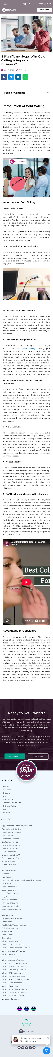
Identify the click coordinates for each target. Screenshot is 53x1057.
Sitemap (7, 812)
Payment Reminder (11, 906)
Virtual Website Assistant (13, 996)
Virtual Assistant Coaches (13, 951)
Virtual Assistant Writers (13, 960)
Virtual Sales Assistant (12, 983)
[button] (5, 4)
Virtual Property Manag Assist (15, 979)
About (6, 796)
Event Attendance (10, 861)
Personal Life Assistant (12, 909)
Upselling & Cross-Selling (13, 944)
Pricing (6, 793)
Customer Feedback (11, 839)
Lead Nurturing (9, 890)
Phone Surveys (8, 915)
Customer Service (10, 842)
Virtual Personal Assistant (13, 976)
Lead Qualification (10, 893)
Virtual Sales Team (10, 986)
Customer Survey (10, 848)
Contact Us (8, 799)
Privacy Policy (9, 806)
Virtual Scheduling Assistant (14, 989)
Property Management (12, 918)
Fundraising (7, 877)
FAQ (5, 809)
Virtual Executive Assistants (14, 966)
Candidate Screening (11, 832)
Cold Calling (7, 835)
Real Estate (7, 922)
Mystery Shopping (10, 903)
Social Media (7, 931)
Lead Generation (9, 886)
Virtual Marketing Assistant (14, 970)
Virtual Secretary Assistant (14, 992)
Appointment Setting (11, 829)
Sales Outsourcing (10, 928)
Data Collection (9, 851)
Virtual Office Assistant (12, 973)
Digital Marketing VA (11, 855)
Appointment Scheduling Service (17, 826)
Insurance (6, 883)
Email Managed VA (10, 858)
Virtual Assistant (9, 954)
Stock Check (7, 935)
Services (7, 790)
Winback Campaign (11, 999)
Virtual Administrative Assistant (16, 948)
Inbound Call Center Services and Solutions (21, 880)
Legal (4, 896)
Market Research (9, 900)
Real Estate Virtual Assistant (14, 925)
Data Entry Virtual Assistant (14, 963)
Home (6, 786)
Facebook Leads (9, 870)
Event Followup (9, 865)
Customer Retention (11, 845)
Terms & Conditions (12, 803)
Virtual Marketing (10, 941)
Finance (5, 874)
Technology (7, 938)
